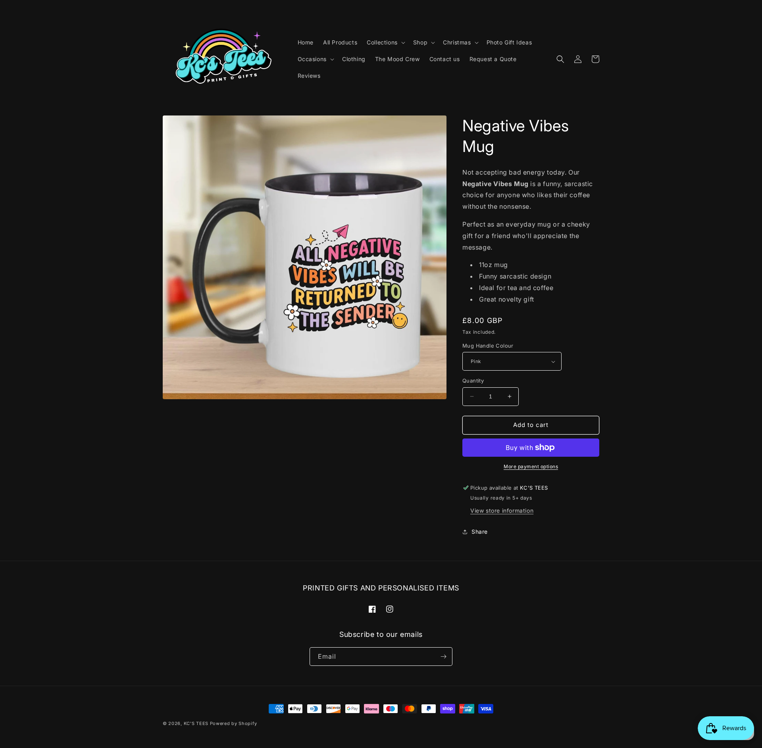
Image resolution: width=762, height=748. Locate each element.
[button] (385, 42)
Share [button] (479, 531)
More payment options (531, 466)
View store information (501, 510)
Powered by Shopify (233, 723)
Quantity (473, 380)
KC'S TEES (196, 723)
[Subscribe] (443, 656)
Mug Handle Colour (488, 345)
